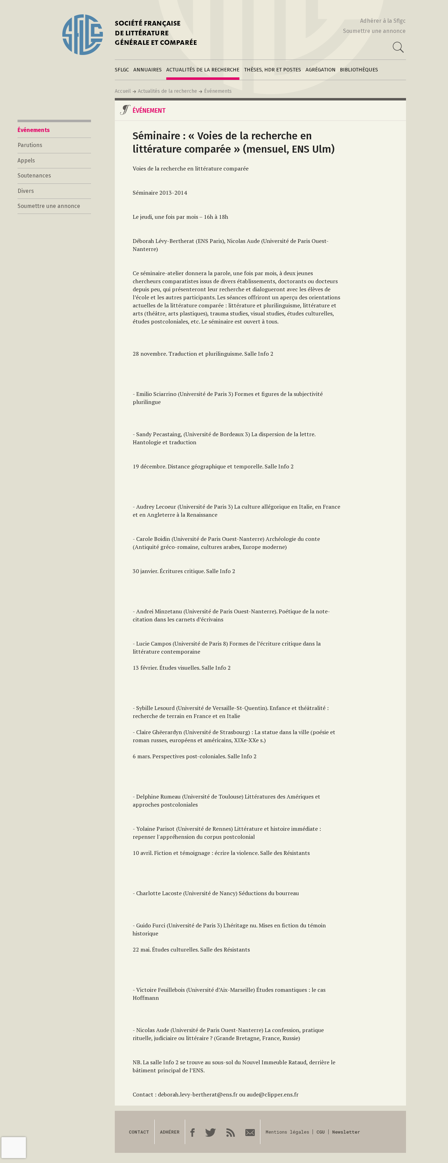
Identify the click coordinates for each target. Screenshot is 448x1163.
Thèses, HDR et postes (272, 70)
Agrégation (321, 70)
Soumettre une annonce (374, 31)
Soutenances (34, 175)
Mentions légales (287, 1132)
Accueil (123, 91)
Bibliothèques (359, 70)
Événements (218, 91)
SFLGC (122, 70)
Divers (26, 191)
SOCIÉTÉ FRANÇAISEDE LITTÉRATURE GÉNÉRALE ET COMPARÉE (156, 34)
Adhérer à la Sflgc (383, 21)
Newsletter (346, 1132)
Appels (26, 160)
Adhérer (170, 1132)
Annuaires (147, 70)
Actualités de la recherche (202, 70)
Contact (139, 1132)
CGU (320, 1132)
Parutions (30, 145)
